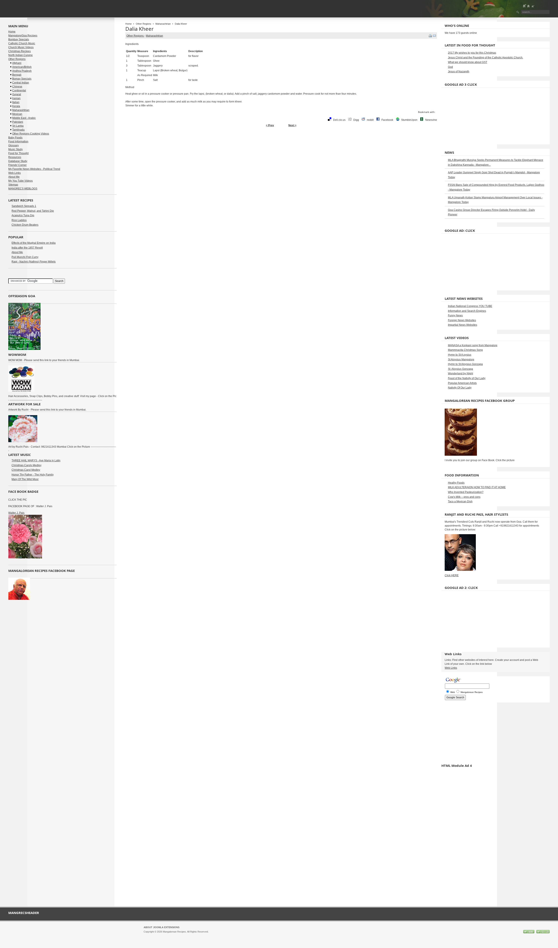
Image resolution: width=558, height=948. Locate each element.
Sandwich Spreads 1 (24, 206)
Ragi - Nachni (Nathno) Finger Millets (34, 261)
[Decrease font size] (532, 6)
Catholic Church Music (21, 43)
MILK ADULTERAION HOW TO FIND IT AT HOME (477, 487)
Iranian (16, 98)
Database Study (17, 161)
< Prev (270, 125)
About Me (14, 176)
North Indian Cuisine (20, 55)
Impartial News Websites (462, 324)
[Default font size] (528, 6)
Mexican (17, 114)
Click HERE (452, 575)
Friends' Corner (17, 165)
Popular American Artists (462, 383)
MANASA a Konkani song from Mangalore (472, 345)
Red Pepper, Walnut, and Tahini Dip (33, 210)
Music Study (15, 149)
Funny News (455, 315)
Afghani (16, 63)
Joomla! (148, 935)
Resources (14, 157)
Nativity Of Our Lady (459, 387)
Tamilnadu (18, 129)
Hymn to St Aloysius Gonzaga (465, 364)
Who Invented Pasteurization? (465, 492)
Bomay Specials (21, 78)
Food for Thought (18, 153)
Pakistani (17, 121)
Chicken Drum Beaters (25, 224)
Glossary (13, 145)
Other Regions (143, 23)
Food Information (18, 141)
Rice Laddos (19, 220)
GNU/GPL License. (201, 935)
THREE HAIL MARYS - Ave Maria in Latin (36, 460)
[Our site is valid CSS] (529, 932)
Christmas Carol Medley (26, 469)
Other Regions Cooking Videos (30, 133)
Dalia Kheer (139, 28)
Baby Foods (15, 137)
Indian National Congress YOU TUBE (470, 306)
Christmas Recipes (19, 51)
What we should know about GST (467, 62)
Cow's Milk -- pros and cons (464, 496)
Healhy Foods (456, 482)
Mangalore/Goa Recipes (22, 35)
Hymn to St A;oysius (459, 354)
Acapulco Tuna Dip (23, 215)
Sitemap (13, 184)
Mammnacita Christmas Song (465, 349)
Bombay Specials (18, 39)
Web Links (14, 172)
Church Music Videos (21, 47)
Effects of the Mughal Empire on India (34, 242)
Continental (19, 90)
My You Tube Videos (20, 180)
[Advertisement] (281, 143)
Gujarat (16, 94)
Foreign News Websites (462, 320)
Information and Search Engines (467, 310)
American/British (22, 66)
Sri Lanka (18, 125)
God (450, 66)
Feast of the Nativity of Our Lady (466, 378)
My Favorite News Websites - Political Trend (34, 169)
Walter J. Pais (16, 512)
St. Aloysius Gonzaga (460, 368)
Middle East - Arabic (24, 117)
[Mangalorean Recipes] (32, 8)
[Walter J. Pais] (25, 557)
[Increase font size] (524, 6)
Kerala (16, 106)
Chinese (17, 86)
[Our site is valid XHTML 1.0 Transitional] (543, 932)
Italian (15, 102)
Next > (292, 125)
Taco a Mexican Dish (460, 501)
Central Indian (20, 82)
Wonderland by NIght (460, 373)
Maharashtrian (163, 23)
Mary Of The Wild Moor (25, 479)
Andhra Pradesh (22, 70)
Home (128, 23)
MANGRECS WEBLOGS (22, 188)
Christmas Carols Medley (26, 465)
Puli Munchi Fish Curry (25, 257)
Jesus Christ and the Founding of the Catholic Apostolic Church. (485, 57)
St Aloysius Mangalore (461, 359)
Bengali (16, 74)
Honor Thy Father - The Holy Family (33, 474)
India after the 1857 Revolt (27, 247)
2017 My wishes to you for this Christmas (472, 52)
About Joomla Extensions (161, 927)
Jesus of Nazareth (458, 71)
